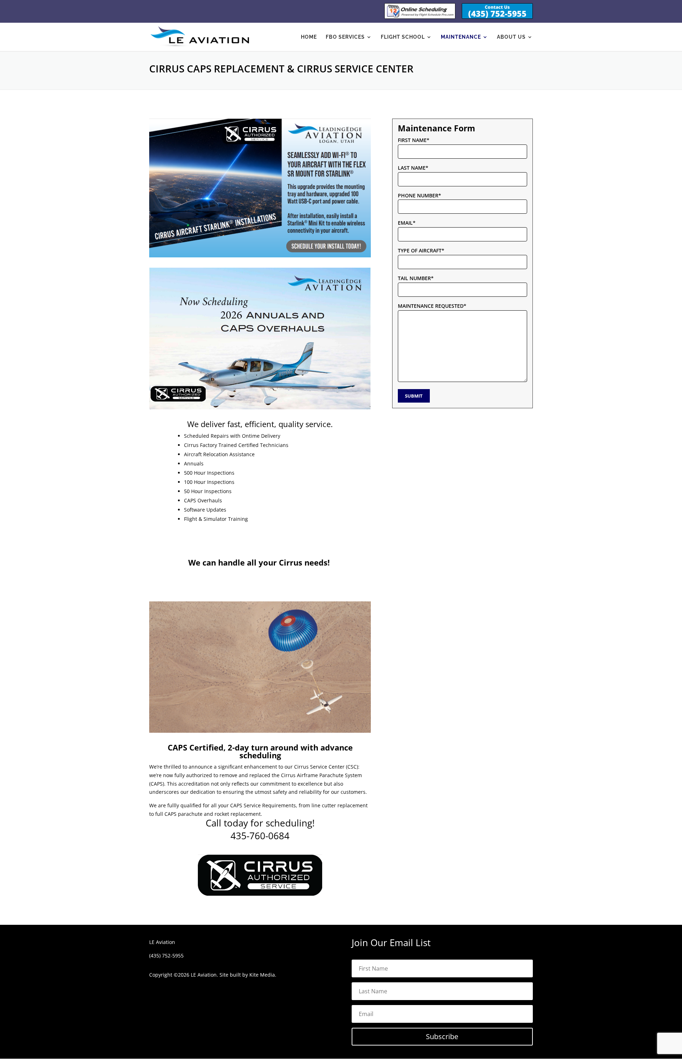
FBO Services (345, 37)
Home (309, 37)
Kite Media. (262, 974)
